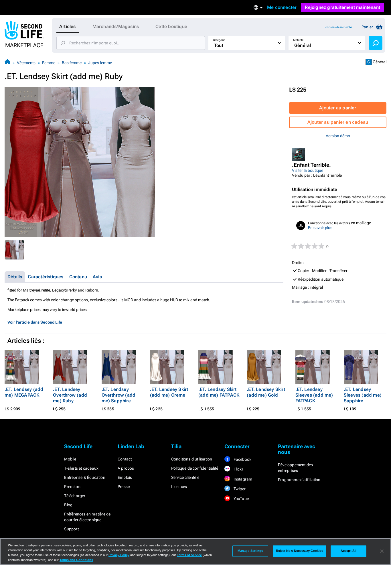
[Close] (382, 551)
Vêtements (26, 62)
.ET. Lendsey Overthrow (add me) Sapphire (119, 395)
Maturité (298, 40)
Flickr (237, 469)
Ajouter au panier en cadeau (337, 122)
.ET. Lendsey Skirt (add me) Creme (169, 392)
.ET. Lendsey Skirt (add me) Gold (266, 392)
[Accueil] (7, 62)
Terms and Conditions (76, 560)
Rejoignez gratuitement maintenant (342, 7)
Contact (125, 459)
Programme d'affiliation (299, 479)
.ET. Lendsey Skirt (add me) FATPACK (218, 392)
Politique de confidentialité (194, 468)
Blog (68, 505)
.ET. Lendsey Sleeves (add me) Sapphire (363, 395)
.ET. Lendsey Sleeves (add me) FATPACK (314, 395)
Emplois (125, 477)
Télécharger (74, 495)
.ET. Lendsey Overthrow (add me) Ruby (70, 395)
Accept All (348, 551)
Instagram (242, 479)
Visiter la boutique (307, 170)
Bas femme (72, 62)
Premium (72, 486)
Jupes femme (100, 62)
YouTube (240, 498)
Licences (179, 486)
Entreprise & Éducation (84, 477)
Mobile (70, 459)
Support (71, 529)
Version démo (338, 135)
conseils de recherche (338, 27)
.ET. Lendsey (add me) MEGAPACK (24, 392)
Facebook (241, 459)
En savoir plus (320, 227)
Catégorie (219, 40)
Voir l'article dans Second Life (34, 322)
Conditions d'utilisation (191, 459)
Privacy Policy (118, 555)
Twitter (239, 489)
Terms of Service (189, 555)
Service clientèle (185, 477)
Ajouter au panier (337, 108)
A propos (126, 468)
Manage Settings (250, 551)
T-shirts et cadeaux (81, 468)
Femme (48, 62)
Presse (124, 486)
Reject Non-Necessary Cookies (299, 551)
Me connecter (282, 7)
